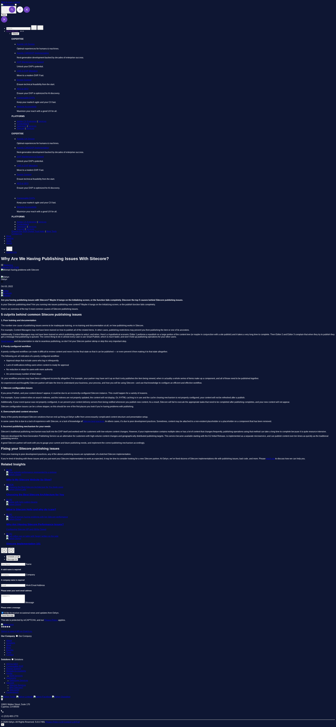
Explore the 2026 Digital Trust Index (28, 231)
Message (29, 602)
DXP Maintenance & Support (30, 62)
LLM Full (76, 722)
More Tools (51, 231)
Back (4, 15)
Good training (7, 341)
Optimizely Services (18, 680)
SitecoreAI (14, 690)
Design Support (24, 80)
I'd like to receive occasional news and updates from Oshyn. (31, 613)
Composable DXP (14, 666)
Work (8, 236)
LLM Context (65, 722)
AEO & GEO (22, 89)
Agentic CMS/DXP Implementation (33, 53)
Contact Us (17, 234)
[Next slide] (11, 550)
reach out (270, 458)
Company (30, 575)
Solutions (10, 643)
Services (42, 121)
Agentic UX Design (26, 44)
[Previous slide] (4, 550)
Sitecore (21, 128)
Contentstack (23, 124)
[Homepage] (7, 624)
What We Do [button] (12, 31)
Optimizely (22, 126)
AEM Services (16, 676)
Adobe (9, 673)
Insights (10, 238)
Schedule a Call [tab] (13, 557)
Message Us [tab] (12, 559)
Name (29, 564)
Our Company (25, 636)
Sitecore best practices (93, 421)
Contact (10, 655)
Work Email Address (35, 585)
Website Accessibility (26, 107)
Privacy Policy (51, 620)
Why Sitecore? (16, 687)
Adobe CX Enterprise (27, 121)
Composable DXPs (26, 98)
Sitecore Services (17, 685)
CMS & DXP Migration (27, 71)
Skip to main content (10, 2)
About (9, 243)
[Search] (8, 10)
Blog (8, 648)
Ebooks (9, 650)
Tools (8, 241)
